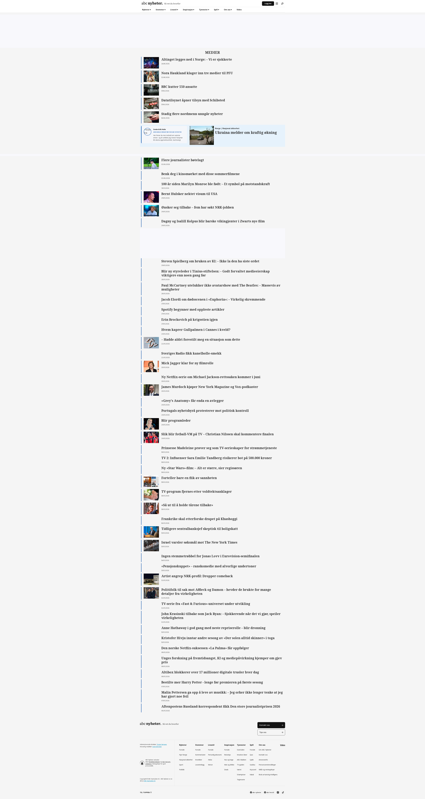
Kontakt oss (264, 725)
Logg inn (268, 3)
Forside (181, 750)
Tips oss (262, 732)
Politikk (181, 770)
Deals (226, 770)
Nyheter (146, 9)
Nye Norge (183, 755)
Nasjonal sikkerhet (186, 760)
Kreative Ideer (242, 755)
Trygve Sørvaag (162, 744)
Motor (210, 765)
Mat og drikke (229, 765)
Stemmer (160, 9)
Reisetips (227, 755)
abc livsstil (270, 792)
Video (239, 9)
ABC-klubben (241, 760)
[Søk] (282, 3)
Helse (210, 760)
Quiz (251, 755)
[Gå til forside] (201, 3)
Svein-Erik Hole (157, 747)
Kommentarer (200, 755)
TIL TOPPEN (145, 792)
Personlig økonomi (215, 755)
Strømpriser (241, 775)
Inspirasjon (188, 9)
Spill (216, 9)
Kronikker (198, 760)
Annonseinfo (263, 760)
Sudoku (252, 765)
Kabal (252, 775)
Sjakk (252, 760)
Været (239, 770)
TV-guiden (240, 765)
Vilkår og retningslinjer (267, 770)
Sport (181, 765)
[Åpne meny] (277, 3)
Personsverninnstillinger (267, 765)
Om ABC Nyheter (265, 750)
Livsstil (173, 9)
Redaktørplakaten (154, 762)
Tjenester (203, 9)
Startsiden (240, 750)
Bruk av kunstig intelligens (268, 775)
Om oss (227, 9)
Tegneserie (241, 780)
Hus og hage (228, 760)
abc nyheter (257, 792)
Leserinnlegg (199, 765)
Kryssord (253, 770)
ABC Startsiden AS (150, 781)
